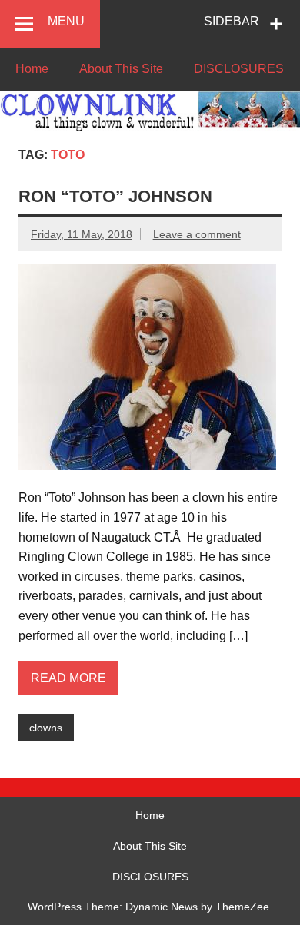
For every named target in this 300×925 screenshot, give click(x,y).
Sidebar (231, 21)
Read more (68, 678)
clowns (45, 727)
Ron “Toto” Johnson (115, 196)
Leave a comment (197, 234)
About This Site (121, 68)
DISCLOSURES (239, 68)
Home (31, 68)
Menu (66, 21)
